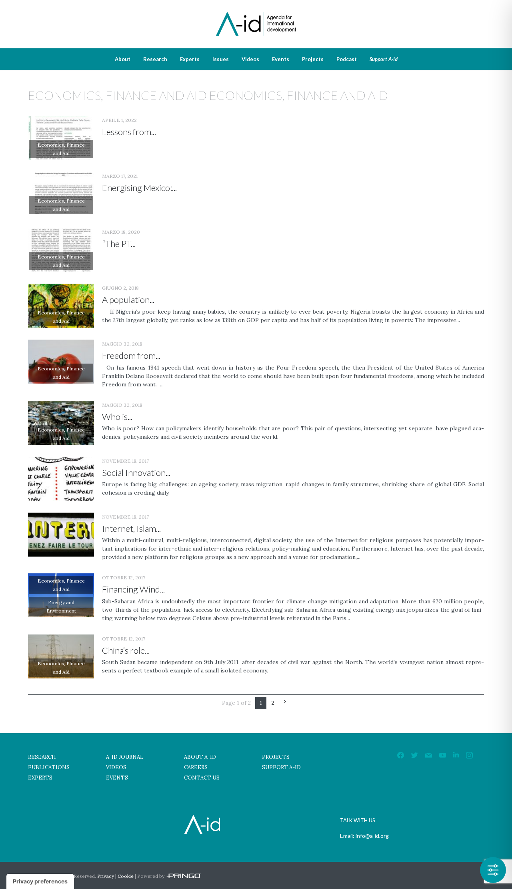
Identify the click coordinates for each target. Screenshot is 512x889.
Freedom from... (131, 355)
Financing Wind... (133, 589)
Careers (196, 767)
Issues (220, 59)
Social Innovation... (136, 472)
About (122, 59)
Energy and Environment (61, 606)
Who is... (117, 416)
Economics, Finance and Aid (61, 149)
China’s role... (126, 650)
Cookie (126, 876)
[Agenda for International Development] (256, 13)
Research (155, 59)
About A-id (200, 757)
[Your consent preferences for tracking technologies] (40, 881)
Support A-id (384, 59)
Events (280, 59)
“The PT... (119, 243)
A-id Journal (125, 757)
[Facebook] (401, 755)
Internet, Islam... (131, 528)
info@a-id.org (372, 835)
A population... (128, 299)
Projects (313, 59)
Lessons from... (129, 131)
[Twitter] (415, 755)
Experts (190, 59)
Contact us (202, 777)
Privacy (105, 876)
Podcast (346, 59)
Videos (250, 59)
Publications (49, 767)
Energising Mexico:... (139, 187)
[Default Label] (429, 755)
